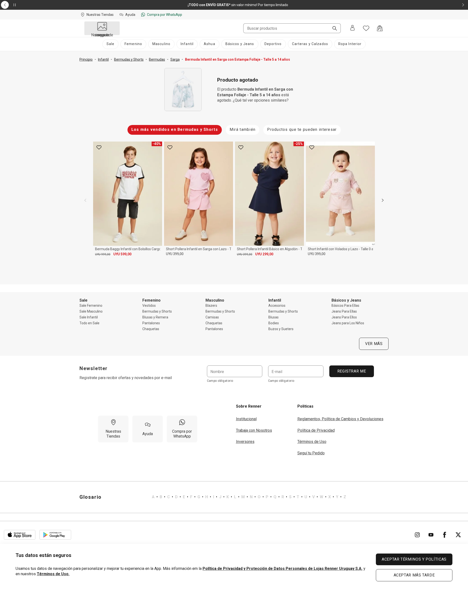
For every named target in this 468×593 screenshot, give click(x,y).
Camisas (212, 317)
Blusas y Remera (155, 317)
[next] (383, 200)
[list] (249, 497)
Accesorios (276, 305)
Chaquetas (150, 329)
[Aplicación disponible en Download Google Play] (55, 535)
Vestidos (149, 305)
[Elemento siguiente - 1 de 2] (463, 5)
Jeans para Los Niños (348, 323)
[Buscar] (333, 28)
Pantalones (151, 323)
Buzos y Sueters (280, 329)
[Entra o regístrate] (352, 28)
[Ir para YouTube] (431, 535)
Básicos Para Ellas (345, 305)
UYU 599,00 (122, 254)
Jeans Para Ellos (344, 317)
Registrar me (351, 371)
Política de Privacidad (316, 430)
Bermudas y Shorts (157, 311)
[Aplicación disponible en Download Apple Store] (20, 535)
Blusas (273, 317)
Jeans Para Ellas (344, 311)
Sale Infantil (88, 317)
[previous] (85, 200)
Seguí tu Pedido (311, 453)
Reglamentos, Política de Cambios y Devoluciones (340, 419)
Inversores (245, 441)
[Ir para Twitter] (458, 535)
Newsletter (93, 368)
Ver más (373, 343)
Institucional (246, 419)
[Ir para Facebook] (444, 535)
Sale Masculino (91, 311)
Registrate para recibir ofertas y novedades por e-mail (125, 377)
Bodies (273, 323)
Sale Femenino (90, 305)
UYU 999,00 (102, 254)
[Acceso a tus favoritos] (366, 28)
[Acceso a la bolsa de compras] (380, 28)
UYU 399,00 (175, 254)
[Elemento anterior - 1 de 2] (5, 5)
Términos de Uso (311, 441)
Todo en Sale (89, 323)
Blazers (211, 305)
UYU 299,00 (264, 254)
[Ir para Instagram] (417, 535)
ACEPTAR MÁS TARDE (414, 575)
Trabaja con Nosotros (254, 430)
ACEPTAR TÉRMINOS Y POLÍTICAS (414, 559)
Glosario (90, 497)
